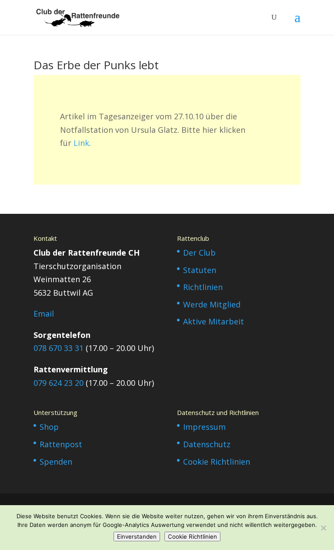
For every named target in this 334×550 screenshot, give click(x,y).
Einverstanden (137, 536)
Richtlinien (203, 287)
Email (43, 313)
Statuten (199, 270)
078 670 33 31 (58, 348)
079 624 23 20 (58, 383)
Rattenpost (61, 444)
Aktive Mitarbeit (213, 321)
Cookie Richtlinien (216, 461)
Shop (49, 427)
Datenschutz (206, 444)
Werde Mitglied (211, 304)
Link (81, 143)
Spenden (56, 461)
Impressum (204, 427)
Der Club (199, 252)
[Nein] (323, 527)
